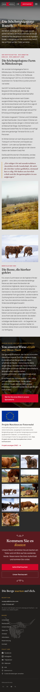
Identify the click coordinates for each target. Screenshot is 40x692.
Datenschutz (8, 670)
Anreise (4, 634)
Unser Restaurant (20, 574)
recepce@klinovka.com (10, 601)
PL (15, 686)
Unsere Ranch (6, 627)
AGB (5, 667)
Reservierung (6, 641)
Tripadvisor (8, 660)
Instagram (7, 656)
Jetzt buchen (27, 4)
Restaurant (5, 623)
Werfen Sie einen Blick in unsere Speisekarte (17, 398)
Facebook (7, 653)
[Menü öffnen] (36, 4)
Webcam (7, 663)
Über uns (5, 630)
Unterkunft (5, 620)
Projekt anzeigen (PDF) (10, 445)
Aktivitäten (5, 637)
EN (7, 686)
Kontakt (4, 644)
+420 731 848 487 (8, 604)
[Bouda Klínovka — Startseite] (8, 4)
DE (11, 686)
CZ (3, 686)
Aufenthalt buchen (20, 567)
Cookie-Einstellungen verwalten (14, 673)
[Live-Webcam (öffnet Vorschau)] (18, 4)
